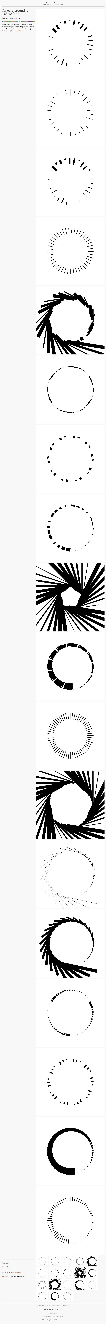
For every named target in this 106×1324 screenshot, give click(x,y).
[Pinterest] (52, 1310)
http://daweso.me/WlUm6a (15, 31)
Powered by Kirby (52, 1313)
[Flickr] (45, 1310)
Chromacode (65, 1305)
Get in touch (5, 1276)
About (44, 1305)
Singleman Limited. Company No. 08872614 (53, 1316)
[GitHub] (55, 1310)
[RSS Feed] (60, 1310)
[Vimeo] (57, 1310)
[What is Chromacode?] (18, 21)
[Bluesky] (47, 1310)
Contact (38, 1305)
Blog (48, 1305)
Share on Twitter (7, 1267)
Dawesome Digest (16, 1272)
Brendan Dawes (53, 3)
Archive (58, 1305)
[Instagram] (50, 1310)
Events (53, 1305)
